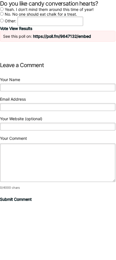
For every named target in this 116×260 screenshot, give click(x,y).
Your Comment (13, 138)
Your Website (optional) (21, 118)
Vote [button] (4, 28)
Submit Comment (16, 199)
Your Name (10, 79)
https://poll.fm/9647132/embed (62, 36)
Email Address (13, 99)
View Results (20, 28)
